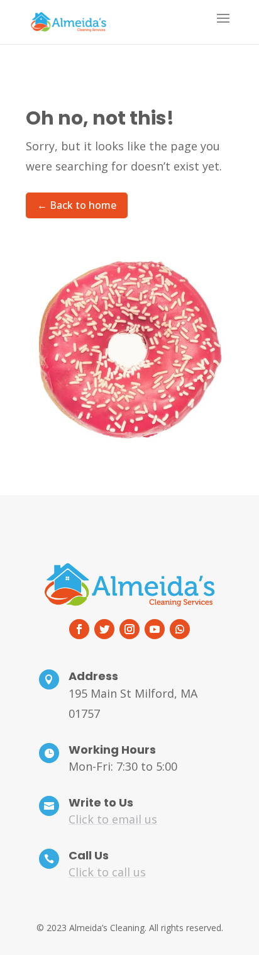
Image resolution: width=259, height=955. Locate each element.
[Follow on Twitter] (104, 629)
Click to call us (107, 872)
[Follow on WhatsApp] (180, 629)
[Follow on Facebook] (79, 629)
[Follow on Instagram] (129, 629)
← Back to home (76, 205)
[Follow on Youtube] (155, 629)
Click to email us (113, 819)
